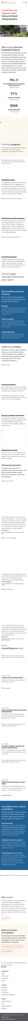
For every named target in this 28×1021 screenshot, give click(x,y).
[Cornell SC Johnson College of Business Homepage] (14, 963)
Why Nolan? (4, 306)
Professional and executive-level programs (13, 218)
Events (2, 1003)
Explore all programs (6, 951)
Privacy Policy (4, 1017)
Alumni (2, 973)
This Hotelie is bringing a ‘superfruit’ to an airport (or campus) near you (12, 747)
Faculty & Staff (4, 978)
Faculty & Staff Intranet (6, 1006)
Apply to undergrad (6, 946)
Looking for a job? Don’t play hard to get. (12, 678)
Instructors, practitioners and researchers (12, 415)
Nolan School (4, 990)
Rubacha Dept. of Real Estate (7, 994)
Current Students (5, 976)
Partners (3, 980)
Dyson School (4, 987)
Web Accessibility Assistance (8, 1019)
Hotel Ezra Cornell (5, 829)
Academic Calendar (5, 1001)
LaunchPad (3, 1008)
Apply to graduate (17, 946)
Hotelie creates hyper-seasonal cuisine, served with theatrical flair (13, 711)
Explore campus (5, 918)
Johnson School (4, 992)
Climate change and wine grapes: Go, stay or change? (13, 783)
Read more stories (6, 795)
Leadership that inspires (7, 332)
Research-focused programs (9, 257)
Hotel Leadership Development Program (14, 827)
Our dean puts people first (8, 385)
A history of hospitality (7, 319)
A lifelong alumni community (9, 450)
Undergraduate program (8, 180)
